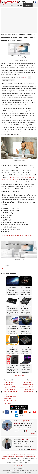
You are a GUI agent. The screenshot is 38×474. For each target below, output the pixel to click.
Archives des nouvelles (21, 456)
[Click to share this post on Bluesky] (16, 412)
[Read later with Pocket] (30, 412)
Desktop (12, 80)
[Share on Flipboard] (34, 412)
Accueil (11, 5)
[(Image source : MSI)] (19, 148)
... (35, 5)
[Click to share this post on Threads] (11, 412)
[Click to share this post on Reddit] (25, 412)
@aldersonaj (30, 431)
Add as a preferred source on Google (21, 407)
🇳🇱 (25, 78)
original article (26, 421)
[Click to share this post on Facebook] (7, 412)
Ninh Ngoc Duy (26, 439)
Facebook (33, 449)
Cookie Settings (19, 466)
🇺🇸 (23, 78)
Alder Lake (5, 80)
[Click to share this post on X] (20, 412)
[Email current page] (21, 415)
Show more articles (19, 375)
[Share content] (3, 412)
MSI (3, 268)
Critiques (19, 5)
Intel (29, 78)
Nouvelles (28, 5)
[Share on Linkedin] (16, 415)
